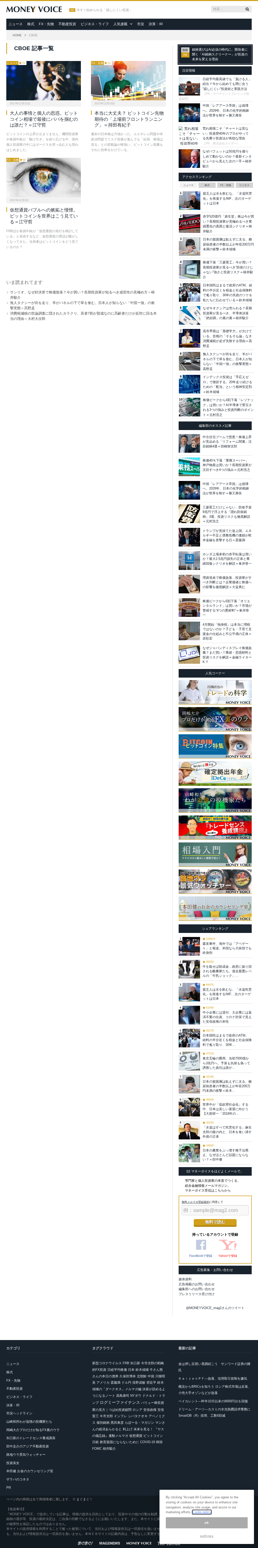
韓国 (159, 1442)
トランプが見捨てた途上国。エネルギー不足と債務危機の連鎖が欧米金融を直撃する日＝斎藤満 (227, 535)
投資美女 (12, 1463)
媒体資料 (185, 1279)
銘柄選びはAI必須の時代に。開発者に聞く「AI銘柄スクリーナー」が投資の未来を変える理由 (220, 54)
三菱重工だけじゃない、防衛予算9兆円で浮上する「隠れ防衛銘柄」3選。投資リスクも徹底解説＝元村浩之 (227, 514)
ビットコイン (153, 1436)
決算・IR (156, 24)
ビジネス (244, 185)
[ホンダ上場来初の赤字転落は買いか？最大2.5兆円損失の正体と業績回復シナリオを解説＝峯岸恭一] (189, 560)
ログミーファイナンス (120, 1402)
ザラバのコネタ (17, 1479)
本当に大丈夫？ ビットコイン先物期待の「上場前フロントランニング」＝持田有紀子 (129, 119)
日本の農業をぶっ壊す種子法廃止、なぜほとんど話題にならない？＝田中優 (225, 1154)
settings (206, 1536)
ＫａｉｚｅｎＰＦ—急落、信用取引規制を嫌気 (212, 1378)
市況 (140, 24)
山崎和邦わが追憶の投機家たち (29, 1421)
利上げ (128, 1429)
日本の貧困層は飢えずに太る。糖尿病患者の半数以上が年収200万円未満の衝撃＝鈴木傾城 (228, 244)
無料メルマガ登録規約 (195, 1201)
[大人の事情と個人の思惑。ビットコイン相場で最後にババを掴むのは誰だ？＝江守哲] (43, 80)
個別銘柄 (103, 1422)
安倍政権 (149, 1410)
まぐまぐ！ (84, 1499)
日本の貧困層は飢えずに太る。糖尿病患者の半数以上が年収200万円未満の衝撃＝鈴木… (227, 1086)
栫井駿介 (109, 1448)
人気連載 (120, 24)
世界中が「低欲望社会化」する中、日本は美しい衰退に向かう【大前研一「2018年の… (225, 1109)
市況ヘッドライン (19, 1413)
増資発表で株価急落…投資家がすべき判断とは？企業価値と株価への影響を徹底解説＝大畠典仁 (227, 582)
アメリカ (103, 1382)
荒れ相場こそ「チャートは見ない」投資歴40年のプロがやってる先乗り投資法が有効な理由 (226, 133)
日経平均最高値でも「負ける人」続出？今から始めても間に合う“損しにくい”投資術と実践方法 (227, 84)
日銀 (95, 1442)
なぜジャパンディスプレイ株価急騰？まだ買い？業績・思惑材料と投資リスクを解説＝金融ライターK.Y (227, 655)
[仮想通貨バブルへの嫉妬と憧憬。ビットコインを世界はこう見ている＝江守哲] (43, 177)
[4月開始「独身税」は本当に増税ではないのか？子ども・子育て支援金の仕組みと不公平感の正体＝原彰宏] (189, 631)
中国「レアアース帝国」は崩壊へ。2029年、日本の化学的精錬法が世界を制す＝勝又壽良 (226, 110)
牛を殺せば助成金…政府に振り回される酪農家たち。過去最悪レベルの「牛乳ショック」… (227, 971)
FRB (126, 1363)
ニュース (16, 24)
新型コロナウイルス (107, 1363)
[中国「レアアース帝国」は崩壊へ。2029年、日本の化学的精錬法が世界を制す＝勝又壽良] (189, 490)
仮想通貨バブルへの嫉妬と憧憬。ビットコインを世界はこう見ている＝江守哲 (44, 215)
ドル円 (126, 1382)
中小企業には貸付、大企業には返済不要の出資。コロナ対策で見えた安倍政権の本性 (227, 1017)
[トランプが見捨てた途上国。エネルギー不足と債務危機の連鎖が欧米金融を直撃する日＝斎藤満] (189, 537)
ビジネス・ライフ (95, 24)
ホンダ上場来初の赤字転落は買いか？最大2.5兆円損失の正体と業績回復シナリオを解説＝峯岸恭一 (227, 558)
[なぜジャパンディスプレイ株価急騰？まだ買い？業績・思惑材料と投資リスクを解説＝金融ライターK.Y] (189, 654)
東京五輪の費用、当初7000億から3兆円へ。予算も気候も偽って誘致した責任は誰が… (226, 1062)
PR (8, 1488)
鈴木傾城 (142, 1370)
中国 (151, 1376)
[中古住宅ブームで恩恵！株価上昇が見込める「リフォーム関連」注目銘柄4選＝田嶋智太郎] (189, 443)
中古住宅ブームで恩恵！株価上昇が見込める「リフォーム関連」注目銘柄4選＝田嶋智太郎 (227, 441)
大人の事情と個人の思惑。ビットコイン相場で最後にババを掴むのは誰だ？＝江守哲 (44, 119)
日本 (131, 1370)
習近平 (151, 1382)
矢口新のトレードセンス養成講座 (30, 1438)
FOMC (97, 1448)
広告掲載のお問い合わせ (197, 1284)
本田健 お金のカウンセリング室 (29, 1471)
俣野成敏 (138, 1382)
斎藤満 (115, 1382)
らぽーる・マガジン (139, 1422)
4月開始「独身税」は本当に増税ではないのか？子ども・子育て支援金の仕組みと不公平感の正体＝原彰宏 (227, 631)
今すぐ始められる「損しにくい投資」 (104, 10)
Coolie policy (201, 1512)
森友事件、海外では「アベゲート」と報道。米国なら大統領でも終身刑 (227, 948)
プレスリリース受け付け (197, 1294)
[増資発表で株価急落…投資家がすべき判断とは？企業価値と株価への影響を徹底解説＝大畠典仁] (189, 584)
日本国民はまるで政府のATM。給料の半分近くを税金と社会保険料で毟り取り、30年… (227, 1040)
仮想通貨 (135, 1436)
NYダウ (135, 1396)
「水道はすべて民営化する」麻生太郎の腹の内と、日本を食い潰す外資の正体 (227, 1132)
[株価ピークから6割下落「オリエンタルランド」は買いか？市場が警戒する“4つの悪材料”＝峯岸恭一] (189, 607)
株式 (30, 24)
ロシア (137, 1410)
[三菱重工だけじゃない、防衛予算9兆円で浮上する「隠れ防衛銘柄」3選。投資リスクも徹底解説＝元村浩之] (189, 513)
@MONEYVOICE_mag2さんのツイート (215, 1308)
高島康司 (122, 1396)
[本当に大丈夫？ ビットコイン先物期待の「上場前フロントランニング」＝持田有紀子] (128, 80)
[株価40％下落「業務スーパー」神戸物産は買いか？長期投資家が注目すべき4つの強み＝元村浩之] (189, 467)
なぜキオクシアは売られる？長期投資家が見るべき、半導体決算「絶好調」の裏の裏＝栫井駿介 (227, 313)
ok (207, 1523)
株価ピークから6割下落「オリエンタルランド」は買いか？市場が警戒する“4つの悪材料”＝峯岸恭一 (227, 608)
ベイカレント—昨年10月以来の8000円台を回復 (213, 1401)
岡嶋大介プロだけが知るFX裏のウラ (33, 1430)
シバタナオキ (138, 1416)
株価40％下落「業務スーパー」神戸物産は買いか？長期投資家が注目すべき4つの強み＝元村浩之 (227, 465)
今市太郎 (106, 1416)
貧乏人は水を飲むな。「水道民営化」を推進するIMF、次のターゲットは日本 (227, 198)
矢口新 (135, 1363)
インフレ (120, 1416)
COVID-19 (147, 1442)
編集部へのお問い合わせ (197, 1289)
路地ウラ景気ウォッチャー (26, 1454)
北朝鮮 (142, 1376)
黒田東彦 (117, 1422)
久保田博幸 (127, 1376)
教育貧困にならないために (119, 1442)
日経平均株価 (117, 1370)
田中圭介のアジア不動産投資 (27, 1446)
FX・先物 (46, 24)
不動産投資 (67, 24)
